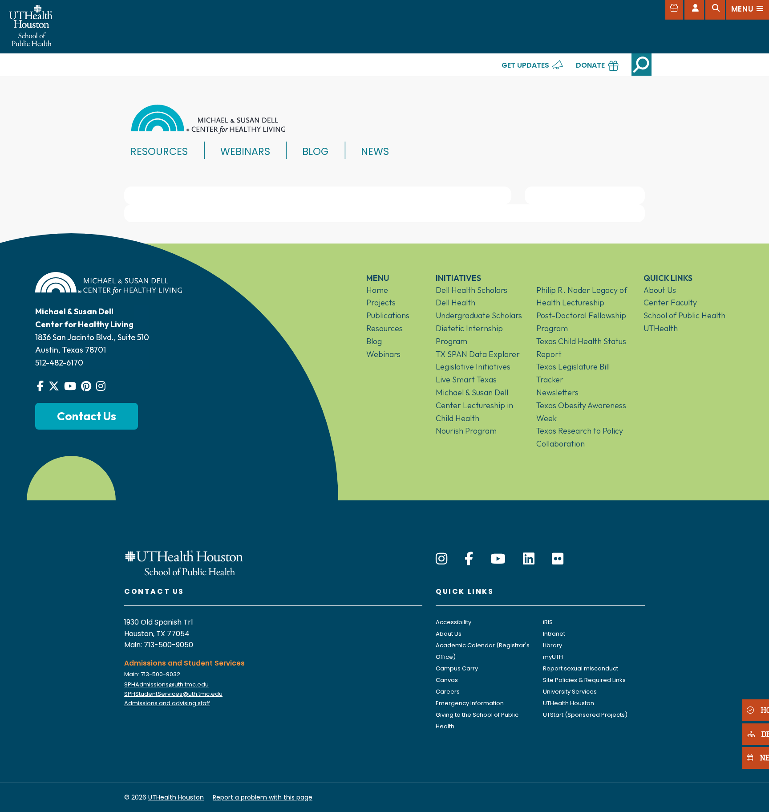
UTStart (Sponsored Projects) (585, 714)
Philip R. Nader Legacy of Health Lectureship (581, 296)
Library (552, 645)
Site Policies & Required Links (584, 680)
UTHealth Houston (568, 703)
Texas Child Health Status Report (581, 347)
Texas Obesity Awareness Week (581, 411)
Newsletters (557, 392)
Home (377, 290)
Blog (315, 151)
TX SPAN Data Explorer (478, 354)
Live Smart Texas (466, 379)
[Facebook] (469, 558)
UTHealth (661, 328)
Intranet (554, 633)
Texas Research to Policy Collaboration (579, 437)
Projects (381, 302)
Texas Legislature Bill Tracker (573, 373)
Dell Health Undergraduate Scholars (479, 309)
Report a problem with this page (262, 797)
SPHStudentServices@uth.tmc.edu (173, 694)
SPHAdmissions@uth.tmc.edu (166, 684)
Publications (387, 315)
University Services (570, 691)
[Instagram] (441, 558)
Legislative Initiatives (473, 366)
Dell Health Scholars (471, 290)
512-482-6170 (59, 362)
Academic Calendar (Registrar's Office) (483, 651)
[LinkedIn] (528, 558)
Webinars (245, 151)
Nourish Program (466, 431)
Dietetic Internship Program (469, 334)
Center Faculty (670, 302)
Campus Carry (457, 668)
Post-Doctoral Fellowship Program (581, 321)
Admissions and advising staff (167, 703)
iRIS (548, 622)
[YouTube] (498, 558)
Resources (159, 151)
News (375, 151)
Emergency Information (470, 703)
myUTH (553, 657)
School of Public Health (684, 315)
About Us (660, 290)
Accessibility (453, 622)
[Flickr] (557, 558)
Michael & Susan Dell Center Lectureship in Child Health (474, 405)
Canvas (447, 680)
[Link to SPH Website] (184, 562)
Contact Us (86, 416)
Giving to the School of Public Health (477, 720)
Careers (448, 691)
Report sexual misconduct (580, 668)
